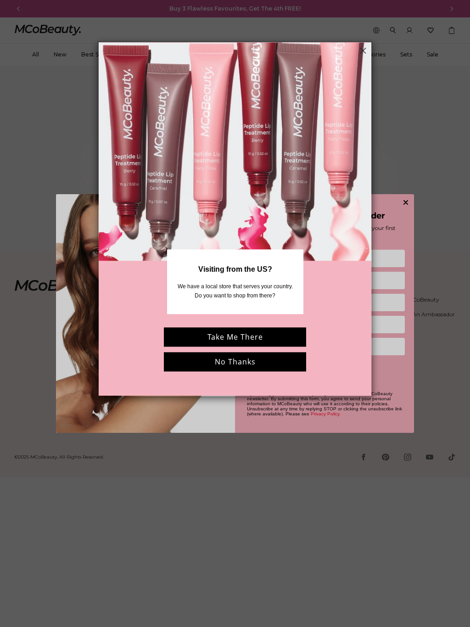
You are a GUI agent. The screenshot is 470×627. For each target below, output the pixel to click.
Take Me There (235, 337)
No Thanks (235, 362)
